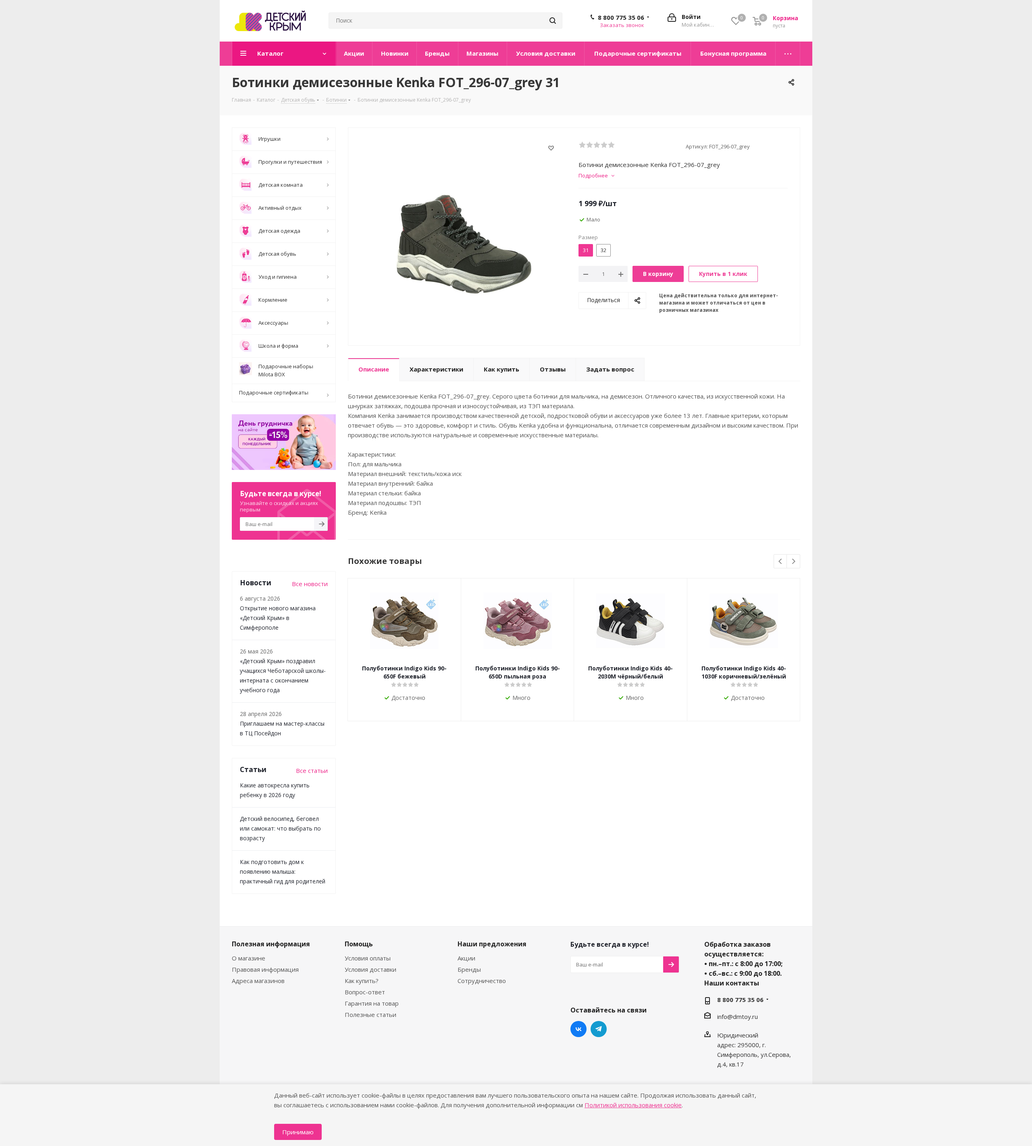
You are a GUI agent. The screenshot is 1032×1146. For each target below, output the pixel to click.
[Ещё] (788, 54)
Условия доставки (370, 969)
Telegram (599, 1029)
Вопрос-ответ (365, 992)
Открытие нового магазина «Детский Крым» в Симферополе (278, 617)
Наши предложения (492, 943)
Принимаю (298, 1132)
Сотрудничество (482, 981)
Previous (780, 562)
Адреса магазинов (258, 981)
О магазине (248, 958)
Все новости (310, 584)
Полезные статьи (370, 1014)
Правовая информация (265, 969)
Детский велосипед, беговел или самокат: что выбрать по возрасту (280, 828)
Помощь (359, 943)
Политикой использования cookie (633, 1105)
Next (793, 562)
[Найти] (552, 21)
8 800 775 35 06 (621, 17)
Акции (466, 958)
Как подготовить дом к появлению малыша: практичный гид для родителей (282, 871)
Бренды (469, 969)
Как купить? (362, 981)
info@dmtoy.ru (737, 1016)
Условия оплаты (368, 958)
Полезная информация (271, 943)
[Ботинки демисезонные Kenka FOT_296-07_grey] (461, 240)
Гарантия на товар (372, 1003)
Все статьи (312, 770)
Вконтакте (578, 1029)
